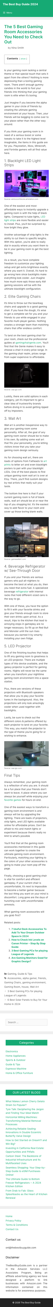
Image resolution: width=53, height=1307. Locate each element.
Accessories (14, 978)
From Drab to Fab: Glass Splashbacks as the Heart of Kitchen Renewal (26, 1194)
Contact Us (12, 1229)
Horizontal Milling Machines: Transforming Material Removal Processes (23, 1121)
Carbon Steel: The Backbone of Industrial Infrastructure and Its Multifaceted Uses (23, 1160)
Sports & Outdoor (15, 1060)
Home (9, 1216)
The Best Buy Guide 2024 (20, 4)
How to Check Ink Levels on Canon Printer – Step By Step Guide (28, 943)
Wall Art (34, 986)
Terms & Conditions (17, 1224)
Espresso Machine (16, 1068)
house (25, 986)
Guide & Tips (25, 973)
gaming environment (34, 982)
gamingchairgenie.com (28, 342)
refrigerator (22, 591)
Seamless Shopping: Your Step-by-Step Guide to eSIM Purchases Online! (26, 1171)
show (23, 59)
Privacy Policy (13, 1220)
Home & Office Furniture (19, 1073)
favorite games (12, 800)
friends (42, 978)
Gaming (11, 973)
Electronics (12, 1051)
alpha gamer (30, 978)
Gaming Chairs (12, 982)
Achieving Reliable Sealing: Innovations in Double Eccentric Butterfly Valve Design (23, 1132)
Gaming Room (12, 986)
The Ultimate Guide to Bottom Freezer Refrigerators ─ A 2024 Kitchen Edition (23, 1183)
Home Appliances (16, 1055)
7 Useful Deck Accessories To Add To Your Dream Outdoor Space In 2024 (28, 933)
